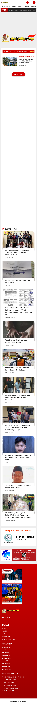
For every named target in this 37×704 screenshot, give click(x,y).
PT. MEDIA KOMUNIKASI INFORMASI (13, 677)
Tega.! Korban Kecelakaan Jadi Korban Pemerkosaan (16, 341)
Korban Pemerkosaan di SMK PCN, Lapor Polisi (17, 281)
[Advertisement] (18, 21)
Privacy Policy (6, 636)
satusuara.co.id (6, 658)
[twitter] (4, 621)
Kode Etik (4, 631)
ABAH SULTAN (23, 701)
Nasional (20, 6)
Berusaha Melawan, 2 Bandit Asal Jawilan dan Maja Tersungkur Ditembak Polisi (17, 252)
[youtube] (14, 621)
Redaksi (4, 628)
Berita (8, 6)
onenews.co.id (6, 655)
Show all (31, 51)
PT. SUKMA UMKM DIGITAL (10, 688)
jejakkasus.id (6, 664)
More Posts (18, 74)
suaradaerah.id (6, 666)
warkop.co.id (5, 652)
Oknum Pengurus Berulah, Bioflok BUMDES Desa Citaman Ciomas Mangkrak (26, 61)
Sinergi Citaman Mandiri (26, 56)
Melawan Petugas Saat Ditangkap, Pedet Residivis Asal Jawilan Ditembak (17, 397)
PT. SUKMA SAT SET (8, 691)
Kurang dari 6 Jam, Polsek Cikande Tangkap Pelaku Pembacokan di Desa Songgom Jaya (17, 427)
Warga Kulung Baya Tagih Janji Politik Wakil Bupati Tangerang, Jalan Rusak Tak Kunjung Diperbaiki (18, 515)
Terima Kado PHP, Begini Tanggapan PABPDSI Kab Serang (18, 486)
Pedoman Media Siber (8, 639)
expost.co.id (5, 650)
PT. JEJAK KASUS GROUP (9, 680)
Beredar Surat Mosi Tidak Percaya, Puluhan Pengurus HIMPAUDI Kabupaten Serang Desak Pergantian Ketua (18, 311)
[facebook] (2, 621)
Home (3, 6)
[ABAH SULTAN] (5, 4)
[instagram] (11, 621)
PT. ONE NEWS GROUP (8, 682)
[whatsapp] (7, 621)
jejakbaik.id (5, 661)
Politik (27, 6)
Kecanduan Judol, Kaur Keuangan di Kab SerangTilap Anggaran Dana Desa (18, 457)
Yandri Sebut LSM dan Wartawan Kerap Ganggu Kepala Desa (17, 369)
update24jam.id (6, 669)
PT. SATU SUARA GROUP (9, 685)
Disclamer (5, 634)
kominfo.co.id (6, 647)
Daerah (14, 6)
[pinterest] (9, 621)
